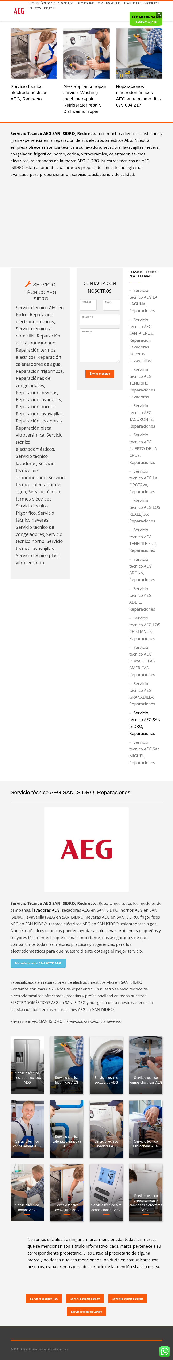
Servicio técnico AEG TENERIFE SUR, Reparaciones (143, 540)
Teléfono (87, 316)
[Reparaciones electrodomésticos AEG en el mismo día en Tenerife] (139, 53)
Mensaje (87, 331)
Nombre (86, 302)
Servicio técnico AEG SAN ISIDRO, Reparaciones (144, 723)
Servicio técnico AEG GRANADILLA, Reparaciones (142, 694)
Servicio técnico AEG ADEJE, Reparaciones (142, 599)
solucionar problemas (117, 930)
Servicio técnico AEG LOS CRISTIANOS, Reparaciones (144, 628)
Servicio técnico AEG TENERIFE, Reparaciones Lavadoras (142, 383)
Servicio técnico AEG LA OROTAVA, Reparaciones (143, 481)
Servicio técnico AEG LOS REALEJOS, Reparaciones (144, 511)
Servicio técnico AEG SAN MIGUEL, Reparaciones (144, 752)
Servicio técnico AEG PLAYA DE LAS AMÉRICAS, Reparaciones (142, 661)
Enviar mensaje (100, 373)
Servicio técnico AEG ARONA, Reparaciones (142, 570)
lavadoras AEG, (46, 910)
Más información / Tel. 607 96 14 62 (38, 963)
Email (108, 302)
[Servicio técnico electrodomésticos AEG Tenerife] (34, 53)
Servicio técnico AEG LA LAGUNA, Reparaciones (143, 301)
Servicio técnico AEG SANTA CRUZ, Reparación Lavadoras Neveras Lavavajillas (141, 340)
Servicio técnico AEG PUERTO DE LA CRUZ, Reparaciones (143, 448)
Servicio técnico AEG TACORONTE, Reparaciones (142, 416)
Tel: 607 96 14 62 (146, 17)
